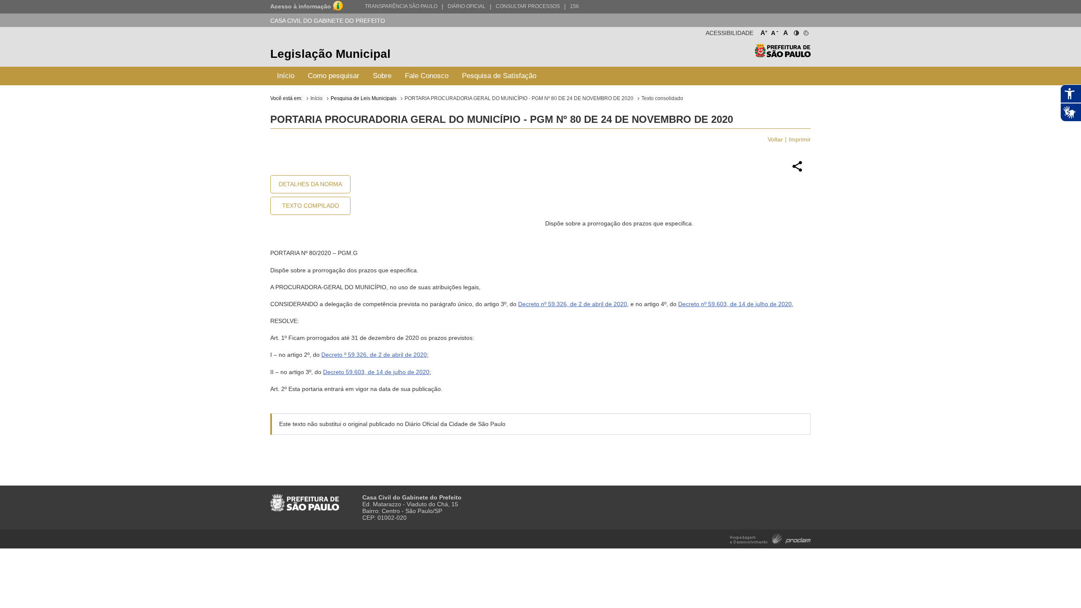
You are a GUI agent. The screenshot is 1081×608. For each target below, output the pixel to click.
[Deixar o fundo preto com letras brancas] (795, 31)
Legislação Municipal (330, 53)
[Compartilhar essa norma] (797, 170)
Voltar (775, 139)
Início (285, 76)
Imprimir (800, 139)
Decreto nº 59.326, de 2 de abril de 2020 (572, 304)
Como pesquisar (333, 76)
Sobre (382, 76)
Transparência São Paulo (401, 6)
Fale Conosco (426, 76)
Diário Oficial (467, 6)
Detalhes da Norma (310, 184)
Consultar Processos (528, 6)
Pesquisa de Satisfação (499, 76)
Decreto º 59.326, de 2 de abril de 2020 (374, 354)
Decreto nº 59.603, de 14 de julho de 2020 (735, 304)
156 (574, 6)
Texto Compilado (310, 205)
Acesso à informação (300, 6)
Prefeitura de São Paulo (783, 55)
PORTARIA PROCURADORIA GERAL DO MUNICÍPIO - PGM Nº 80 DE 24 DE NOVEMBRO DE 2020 (519, 98)
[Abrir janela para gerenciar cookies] (805, 31)
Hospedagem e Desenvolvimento (770, 538)
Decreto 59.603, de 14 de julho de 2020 (376, 372)
